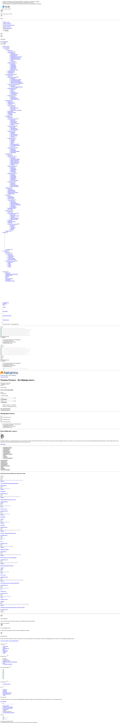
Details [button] (2, 392)
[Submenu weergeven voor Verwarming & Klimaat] (16, 74)
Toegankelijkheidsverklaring (8, 712)
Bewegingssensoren (15, 144)
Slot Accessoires (14, 135)
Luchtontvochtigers (14, 92)
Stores (4, 695)
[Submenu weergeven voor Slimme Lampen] (16, 156)
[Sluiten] (4, 43)
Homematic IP (6, 648)
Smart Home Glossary (7, 692)
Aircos (12, 90)
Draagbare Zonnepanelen (16, 204)
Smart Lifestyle (9, 210)
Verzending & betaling (7, 664)
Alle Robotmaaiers (14, 54)
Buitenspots (13, 179)
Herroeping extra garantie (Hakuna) (10, 661)
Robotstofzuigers (11, 190)
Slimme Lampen (11, 156)
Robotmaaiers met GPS (15, 57)
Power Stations (11, 198)
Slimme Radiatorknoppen (13, 84)
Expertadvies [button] (5, 659)
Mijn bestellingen (7, 23)
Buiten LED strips (14, 69)
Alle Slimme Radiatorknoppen (17, 86)
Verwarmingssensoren (15, 99)
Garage (12, 60)
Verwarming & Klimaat (10, 74)
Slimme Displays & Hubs (13, 192)
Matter (9, 263)
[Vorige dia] (2, 346)
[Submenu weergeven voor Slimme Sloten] (15, 131)
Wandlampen (13, 65)
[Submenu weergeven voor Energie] (10, 195)
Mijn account (7, 22)
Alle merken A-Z (9, 249)
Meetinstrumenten (14, 219)
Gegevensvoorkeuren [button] (7, 711)
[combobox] (6, 14)
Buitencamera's (14, 122)
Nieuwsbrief (8, 279)
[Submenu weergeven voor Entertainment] (12, 100)
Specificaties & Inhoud (5, 465)
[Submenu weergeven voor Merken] (7, 232)
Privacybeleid (5, 709)
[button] (60, 23)
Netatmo (4, 651)
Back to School (6, 46)
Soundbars (10, 104)
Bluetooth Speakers (12, 112)
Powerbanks (13, 227)
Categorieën (5, 47)
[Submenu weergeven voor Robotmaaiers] (15, 52)
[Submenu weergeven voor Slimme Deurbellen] (17, 126)
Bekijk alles (10, 50)
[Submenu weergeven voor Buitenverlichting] (16, 62)
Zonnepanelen (13, 202)
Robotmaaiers (11, 52)
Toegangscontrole (14, 134)
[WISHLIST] (60, 34)
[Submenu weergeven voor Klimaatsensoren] (16, 95)
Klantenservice (6, 302)
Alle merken (5, 646)
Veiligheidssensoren (12, 147)
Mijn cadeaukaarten (8, 28)
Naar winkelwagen (4, 41)
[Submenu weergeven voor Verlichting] (11, 154)
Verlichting (8, 153)
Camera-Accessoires (15, 123)
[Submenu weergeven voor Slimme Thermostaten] (18, 77)
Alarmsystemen (11, 138)
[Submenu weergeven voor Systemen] (8, 251)
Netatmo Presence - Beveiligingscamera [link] (11, 324)
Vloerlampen (13, 171)
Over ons (5, 689)
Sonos (4, 647)
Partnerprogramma (6, 693)
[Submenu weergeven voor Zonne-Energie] (15, 200)
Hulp (7, 277)
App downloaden (4, 464)
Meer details (3, 444)
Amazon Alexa (11, 256)
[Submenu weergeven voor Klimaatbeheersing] (17, 88)
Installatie (3, 468)
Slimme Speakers (11, 102)
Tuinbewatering (11, 70)
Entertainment (8, 100)
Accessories (13, 61)
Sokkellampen (13, 67)
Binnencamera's (14, 121)
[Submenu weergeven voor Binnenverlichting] (16, 166)
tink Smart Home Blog (10, 280)
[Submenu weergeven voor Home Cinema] (15, 105)
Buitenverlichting (11, 62)
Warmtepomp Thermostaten (16, 81)
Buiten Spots (13, 68)
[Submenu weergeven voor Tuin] (8, 49)
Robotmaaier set (14, 55)
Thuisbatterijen (14, 207)
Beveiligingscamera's (12, 118)
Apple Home (10, 257)
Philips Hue (5, 650)
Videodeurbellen (14, 128)
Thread (9, 264)
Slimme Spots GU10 (15, 162)
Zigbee (9, 265)
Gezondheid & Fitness (12, 213)
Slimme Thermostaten (12, 77)
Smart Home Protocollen (10, 260)
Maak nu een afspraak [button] (5, 623)
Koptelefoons (10, 111)
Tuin (6, 49)
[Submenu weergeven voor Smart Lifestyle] (13, 210)
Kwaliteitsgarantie (9, 278)
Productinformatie (4, 460)
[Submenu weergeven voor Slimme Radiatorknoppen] (19, 84)
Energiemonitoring (12, 208)
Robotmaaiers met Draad (15, 59)
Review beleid (6, 705)
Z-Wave (9, 266)
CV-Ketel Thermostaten (15, 80)
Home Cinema (11, 105)
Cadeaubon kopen (6, 684)
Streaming (10, 113)
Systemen (5, 251)
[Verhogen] (15, 398)
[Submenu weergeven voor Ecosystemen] (12, 253)
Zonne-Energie (11, 200)
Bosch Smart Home (12, 259)
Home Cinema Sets (14, 107)
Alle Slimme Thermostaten (16, 79)
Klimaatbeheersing (12, 88)
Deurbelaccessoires (14, 129)
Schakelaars (13, 184)
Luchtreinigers (13, 94)
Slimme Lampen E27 (15, 160)
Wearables (13, 216)
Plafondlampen (14, 169)
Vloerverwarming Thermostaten (17, 83)
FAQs (2, 467)
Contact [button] (4, 658)
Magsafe (12, 226)
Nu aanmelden (3, 701)
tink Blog (5, 691)
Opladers (12, 228)
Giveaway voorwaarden (8, 708)
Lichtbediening (11, 181)
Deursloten (13, 133)
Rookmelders (13, 150)
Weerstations (10, 73)
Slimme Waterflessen (15, 218)
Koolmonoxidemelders (15, 151)
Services (4, 271)
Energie (7, 195)
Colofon (4, 710)
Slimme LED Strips (14, 163)
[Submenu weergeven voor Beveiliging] (11, 116)
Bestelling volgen (9, 275)
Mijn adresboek (7, 26)
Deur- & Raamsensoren (15, 145)
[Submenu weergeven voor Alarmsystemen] (15, 138)
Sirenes (12, 142)
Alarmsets (13, 140)
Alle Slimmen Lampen (15, 159)
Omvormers (13, 205)
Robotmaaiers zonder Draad (16, 56)
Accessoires (10, 114)
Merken (4, 232)
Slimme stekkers (11, 197)
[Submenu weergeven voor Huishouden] (11, 188)
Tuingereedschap (11, 71)
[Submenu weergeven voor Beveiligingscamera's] (17, 119)
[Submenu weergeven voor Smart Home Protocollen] (16, 261)
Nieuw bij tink (8, 230)
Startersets (13, 124)
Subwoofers (13, 109)
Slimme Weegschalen (15, 215)
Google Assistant (11, 258)
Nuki (4, 653)
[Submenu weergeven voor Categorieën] (9, 48)
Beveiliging (8, 116)
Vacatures (5, 690)
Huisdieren (10, 222)
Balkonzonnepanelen (15, 203)
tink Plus (4, 303)
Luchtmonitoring (14, 97)
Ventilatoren (13, 91)
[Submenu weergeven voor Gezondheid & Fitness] (18, 213)
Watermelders (13, 152)
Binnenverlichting (11, 166)
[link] (4, 307)
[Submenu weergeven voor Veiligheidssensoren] (17, 148)
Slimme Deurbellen (12, 126)
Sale (4, 304)
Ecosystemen (8, 253)
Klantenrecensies (4, 463)
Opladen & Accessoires (12, 224)
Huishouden (8, 187)
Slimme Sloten (11, 131)
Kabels (12, 229)
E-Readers (10, 220)
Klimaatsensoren (11, 95)
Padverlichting (13, 66)
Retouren (7, 276)
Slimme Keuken (11, 193)
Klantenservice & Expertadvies (12, 274)
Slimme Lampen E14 (15, 161)
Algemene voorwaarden (8, 706)
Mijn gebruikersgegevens (9, 25)
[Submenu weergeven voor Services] (7, 271)
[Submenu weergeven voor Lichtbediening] (15, 181)
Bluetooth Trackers (12, 221)
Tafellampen (13, 170)
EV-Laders (10, 209)
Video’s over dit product (5, 469)
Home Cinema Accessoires (16, 110)
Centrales (12, 141)
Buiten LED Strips (14, 180)
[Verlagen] (2, 398)
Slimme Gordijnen (11, 191)
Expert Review (3, 461)
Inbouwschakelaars (14, 185)
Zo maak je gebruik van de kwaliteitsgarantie (9, 640)
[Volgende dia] (2, 356)
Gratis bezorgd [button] (3, 387)
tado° (4, 649)
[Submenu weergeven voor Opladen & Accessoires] (18, 224)
